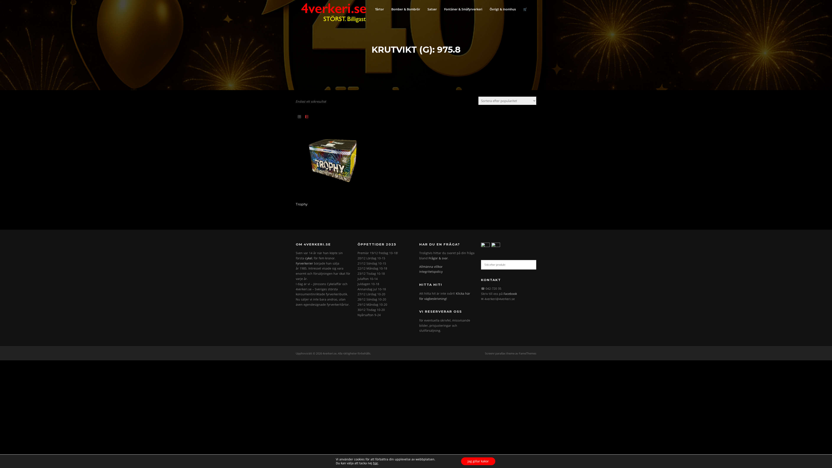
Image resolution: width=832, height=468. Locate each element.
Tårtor (379, 9)
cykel (308, 258)
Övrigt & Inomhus (503, 9)
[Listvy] (306, 116)
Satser (432, 9)
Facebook (510, 294)
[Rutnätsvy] (299, 116)
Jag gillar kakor (478, 461)
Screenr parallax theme (500, 353)
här (375, 463)
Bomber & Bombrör (405, 9)
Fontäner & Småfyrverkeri (463, 9)
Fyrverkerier (304, 263)
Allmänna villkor (431, 267)
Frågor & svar (438, 258)
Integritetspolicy (431, 272)
